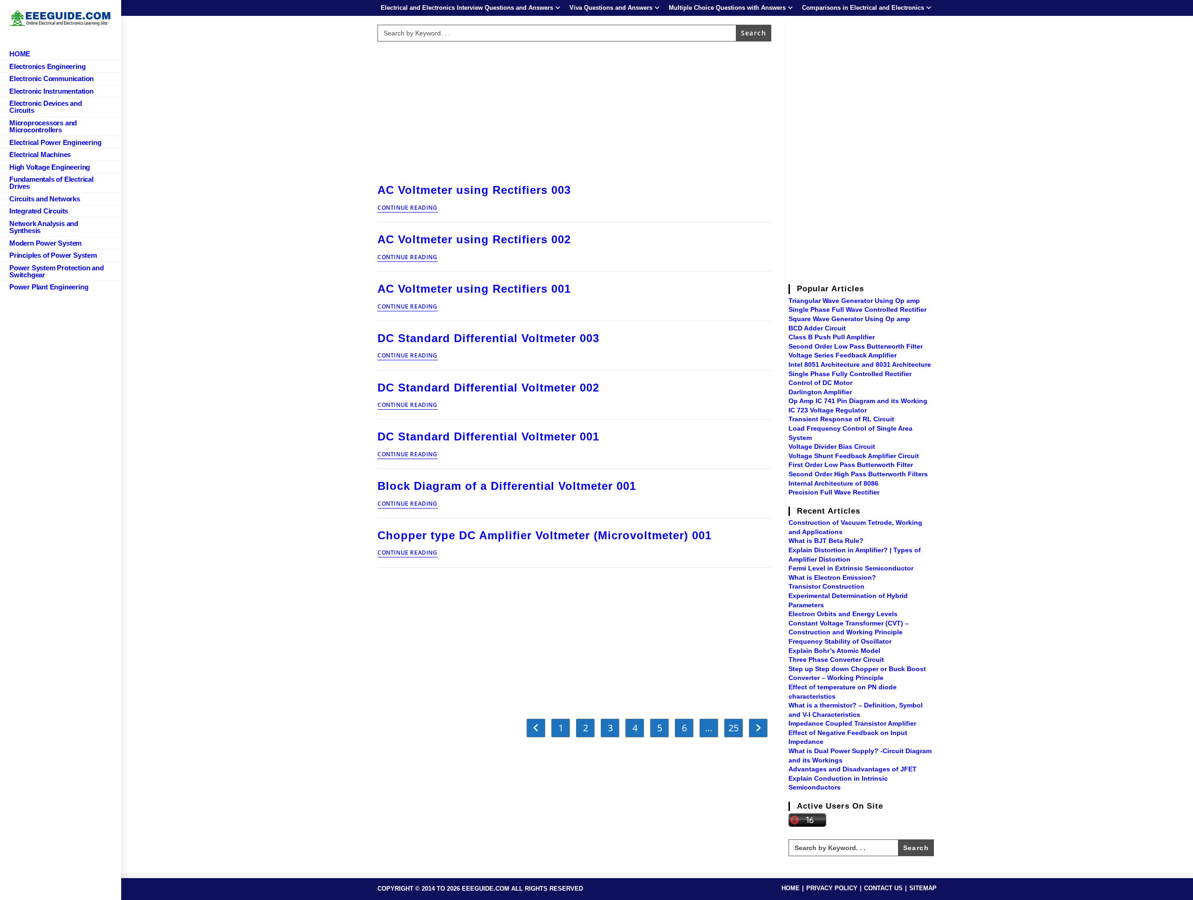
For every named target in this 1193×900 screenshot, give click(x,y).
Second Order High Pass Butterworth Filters (858, 474)
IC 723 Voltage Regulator (827, 410)
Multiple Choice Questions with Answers (727, 7)
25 (733, 727)
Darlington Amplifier (820, 392)
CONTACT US (883, 888)
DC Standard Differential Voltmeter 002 (488, 387)
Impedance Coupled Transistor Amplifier (852, 723)
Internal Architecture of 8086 (833, 483)
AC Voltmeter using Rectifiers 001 (474, 288)
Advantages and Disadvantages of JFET (852, 769)
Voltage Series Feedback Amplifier (842, 355)
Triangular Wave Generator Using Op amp (854, 300)
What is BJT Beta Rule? (826, 540)
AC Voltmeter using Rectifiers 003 (474, 190)
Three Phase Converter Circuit (836, 659)
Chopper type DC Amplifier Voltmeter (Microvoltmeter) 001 (544, 535)
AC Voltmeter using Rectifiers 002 (474, 239)
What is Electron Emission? (832, 577)
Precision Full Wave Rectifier (833, 492)
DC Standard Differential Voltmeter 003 (488, 338)
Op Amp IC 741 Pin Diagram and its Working (857, 401)
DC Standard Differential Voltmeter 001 (488, 436)
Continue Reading (407, 208)
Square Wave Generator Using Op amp (849, 319)
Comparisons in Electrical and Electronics (863, 7)
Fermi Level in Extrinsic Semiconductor (850, 568)
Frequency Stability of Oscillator (839, 641)
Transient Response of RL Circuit (841, 419)
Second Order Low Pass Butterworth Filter (855, 346)
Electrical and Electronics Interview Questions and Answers (467, 7)
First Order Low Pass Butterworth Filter (850, 464)
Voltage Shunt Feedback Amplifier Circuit (853, 456)
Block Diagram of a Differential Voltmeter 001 (506, 486)
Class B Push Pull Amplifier (831, 337)
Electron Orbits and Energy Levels (843, 614)
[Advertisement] (574, 110)
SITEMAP (923, 888)
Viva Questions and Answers (610, 7)
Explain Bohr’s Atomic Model (834, 650)
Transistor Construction (826, 586)
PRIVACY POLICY (831, 888)
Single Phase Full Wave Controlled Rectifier (857, 309)
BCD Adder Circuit (817, 328)
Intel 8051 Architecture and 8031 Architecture (859, 364)
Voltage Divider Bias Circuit (831, 446)
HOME (791, 888)
